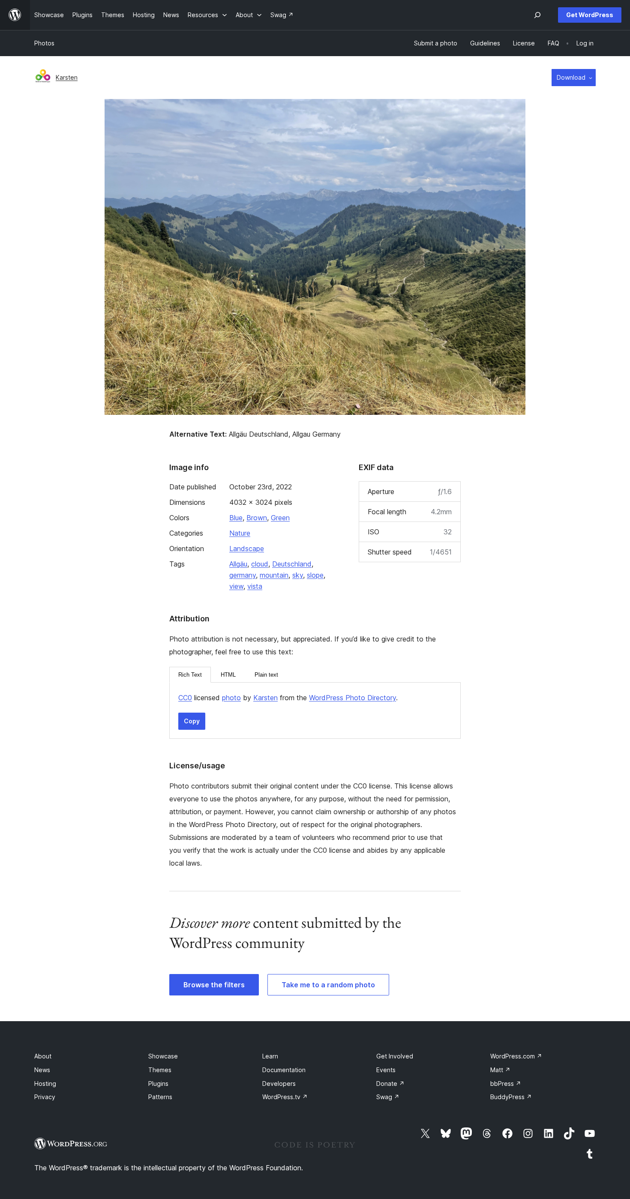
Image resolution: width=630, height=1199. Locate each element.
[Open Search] (537, 15)
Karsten (67, 77)
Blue (236, 517)
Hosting (45, 1083)
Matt (500, 1069)
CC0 (185, 697)
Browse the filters (214, 984)
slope (315, 575)
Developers (279, 1083)
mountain (274, 575)
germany (242, 575)
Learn (270, 1056)
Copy (192, 721)
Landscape (246, 548)
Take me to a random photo (328, 984)
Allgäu (238, 564)
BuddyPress (511, 1096)
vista (254, 586)
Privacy (44, 1096)
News (42, 1069)
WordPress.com (516, 1056)
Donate (390, 1083)
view (236, 586)
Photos (44, 43)
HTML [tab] (228, 674)
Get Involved (394, 1056)
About (42, 1056)
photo (231, 697)
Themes (159, 1069)
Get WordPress (589, 14)
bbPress (505, 1083)
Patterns (160, 1096)
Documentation (284, 1069)
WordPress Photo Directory (352, 697)
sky (297, 575)
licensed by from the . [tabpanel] (288, 697)
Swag (387, 1096)
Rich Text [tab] (190, 674)
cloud (259, 564)
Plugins (158, 1083)
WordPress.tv (285, 1096)
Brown (256, 517)
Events (386, 1069)
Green (280, 517)
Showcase (163, 1056)
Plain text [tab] (266, 674)
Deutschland (292, 564)
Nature (239, 533)
